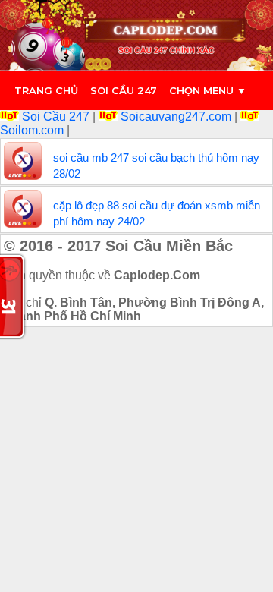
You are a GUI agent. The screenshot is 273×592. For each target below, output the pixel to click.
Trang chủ (46, 90)
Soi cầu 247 (123, 90)
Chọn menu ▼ (207, 90)
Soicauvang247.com (176, 116)
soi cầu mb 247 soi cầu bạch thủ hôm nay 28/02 (156, 165)
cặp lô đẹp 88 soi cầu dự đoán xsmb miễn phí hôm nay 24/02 (156, 213)
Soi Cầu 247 (56, 116)
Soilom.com (33, 130)
